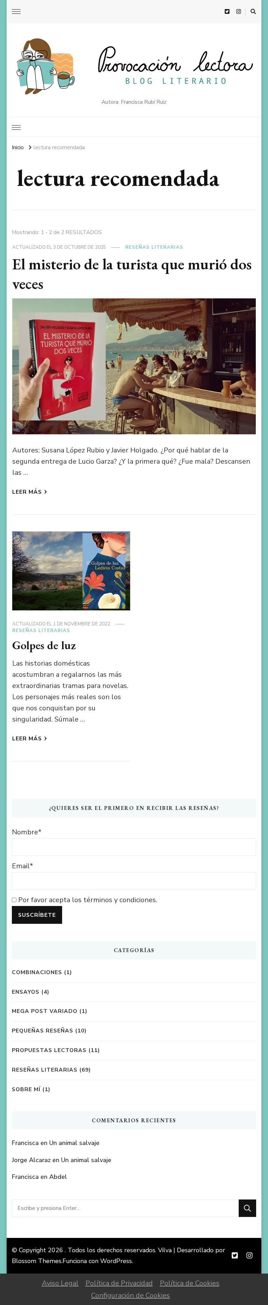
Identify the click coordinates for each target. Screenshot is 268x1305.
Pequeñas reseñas (42, 1030)
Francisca (25, 1143)
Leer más (27, 491)
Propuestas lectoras (49, 1050)
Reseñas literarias (154, 247)
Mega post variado (44, 1011)
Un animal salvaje (74, 1143)
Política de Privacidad (119, 1283)
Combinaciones (37, 972)
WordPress (116, 1261)
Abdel (58, 1177)
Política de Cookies (189, 1283)
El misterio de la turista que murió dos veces (132, 273)
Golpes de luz (44, 645)
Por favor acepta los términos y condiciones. (86, 900)
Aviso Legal (60, 1283)
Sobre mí (26, 1089)
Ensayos (25, 991)
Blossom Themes (36, 1261)
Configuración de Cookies (130, 1295)
